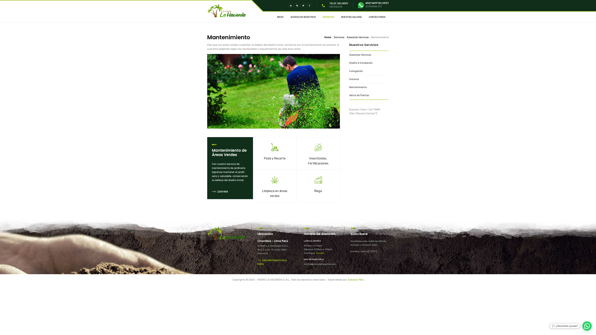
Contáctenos (377, 17)
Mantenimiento (358, 87)
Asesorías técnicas (360, 54)
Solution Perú (356, 279)
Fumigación (356, 71)
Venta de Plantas (359, 95)
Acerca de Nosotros (303, 17)
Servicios (328, 17)
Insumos (354, 79)
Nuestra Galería (351, 17)
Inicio (280, 17)
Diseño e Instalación (361, 62)
